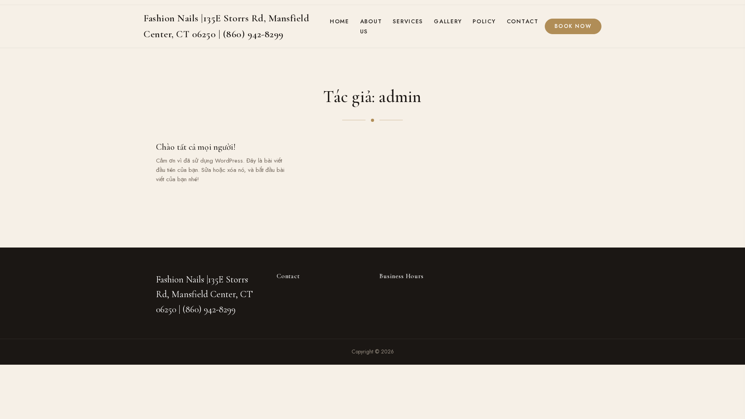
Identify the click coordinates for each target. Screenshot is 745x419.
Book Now (573, 26)
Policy (484, 21)
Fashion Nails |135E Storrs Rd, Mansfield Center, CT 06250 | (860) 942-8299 (204, 294)
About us (371, 26)
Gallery (448, 21)
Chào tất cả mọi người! (196, 147)
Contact (523, 21)
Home (339, 21)
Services (408, 21)
